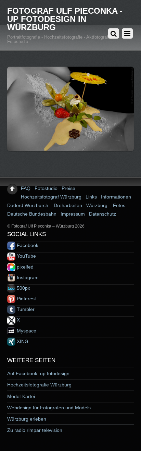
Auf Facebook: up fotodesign (38, 373)
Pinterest (25, 298)
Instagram (27, 277)
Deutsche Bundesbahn (31, 214)
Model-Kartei (21, 396)
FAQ (25, 188)
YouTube (25, 256)
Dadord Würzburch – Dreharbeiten (44, 205)
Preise (68, 188)
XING (21, 341)
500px (22, 288)
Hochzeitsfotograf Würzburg (51, 197)
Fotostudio (46, 188)
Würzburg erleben (26, 419)
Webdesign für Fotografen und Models (49, 407)
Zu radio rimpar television (34, 430)
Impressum (73, 214)
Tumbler (25, 309)
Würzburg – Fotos (105, 205)
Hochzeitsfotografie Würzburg (39, 384)
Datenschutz (102, 214)
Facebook (26, 245)
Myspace (25, 330)
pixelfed (24, 267)
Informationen (116, 197)
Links (91, 197)
